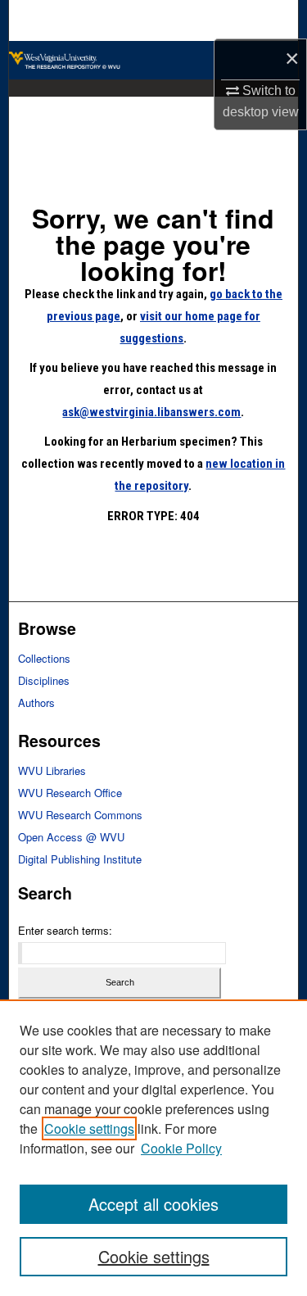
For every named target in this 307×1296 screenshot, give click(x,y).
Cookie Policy (181, 1148)
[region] (153, 1147)
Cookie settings (89, 1128)
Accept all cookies (153, 1204)
